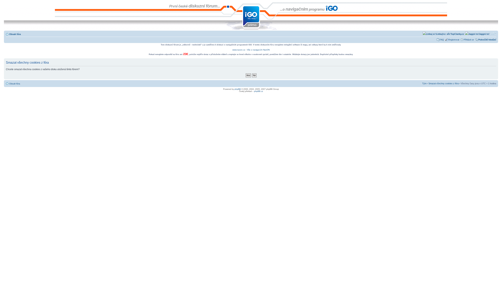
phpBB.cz (258, 91)
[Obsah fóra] (7, 4)
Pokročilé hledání (487, 39)
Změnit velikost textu (493, 33)
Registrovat (453, 39)
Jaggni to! (484, 34)
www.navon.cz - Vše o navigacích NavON (251, 50)
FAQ (442, 39)
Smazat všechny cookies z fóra (443, 83)
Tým (424, 83)
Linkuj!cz (441, 34)
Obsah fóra (15, 34)
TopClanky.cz (457, 34)
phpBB (238, 89)
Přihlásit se (469, 39)
